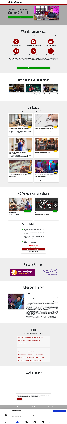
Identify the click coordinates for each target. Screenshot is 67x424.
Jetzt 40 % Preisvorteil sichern (34, 249)
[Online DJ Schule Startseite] (15, 2)
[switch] (26, 422)
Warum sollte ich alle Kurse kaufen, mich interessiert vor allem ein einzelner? (30, 337)
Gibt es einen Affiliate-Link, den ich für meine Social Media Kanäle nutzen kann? (31, 357)
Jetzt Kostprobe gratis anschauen (20, 17)
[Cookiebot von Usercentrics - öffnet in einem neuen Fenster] (6, 422)
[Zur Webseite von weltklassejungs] (22, 272)
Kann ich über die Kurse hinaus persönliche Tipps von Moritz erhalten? (29, 360)
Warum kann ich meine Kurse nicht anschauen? (26, 351)
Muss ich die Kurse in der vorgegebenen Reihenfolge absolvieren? (29, 340)
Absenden (20, 398)
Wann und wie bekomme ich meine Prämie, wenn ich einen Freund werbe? (30, 354)
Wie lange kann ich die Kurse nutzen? (24, 343)
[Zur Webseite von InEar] (49, 271)
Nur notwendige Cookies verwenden (59, 417)
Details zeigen (48, 422)
